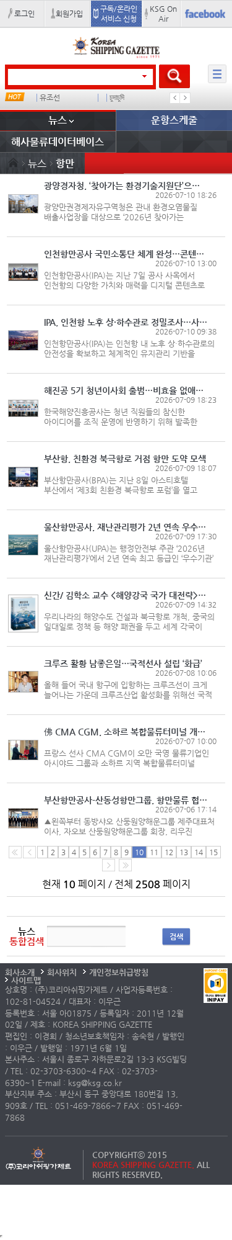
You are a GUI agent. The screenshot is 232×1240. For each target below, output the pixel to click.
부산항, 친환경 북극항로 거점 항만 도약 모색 (125, 458)
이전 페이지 (29, 852)
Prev (175, 98)
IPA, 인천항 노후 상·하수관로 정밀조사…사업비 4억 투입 (126, 322)
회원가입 (69, 13)
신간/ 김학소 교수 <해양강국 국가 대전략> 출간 (126, 595)
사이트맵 (26, 980)
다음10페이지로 (125, 865)
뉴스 (57, 120)
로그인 (24, 13)
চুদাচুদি (117, 98)
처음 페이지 (15, 852)
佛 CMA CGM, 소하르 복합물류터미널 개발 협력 (126, 731)
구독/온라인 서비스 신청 (118, 13)
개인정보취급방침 (118, 972)
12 (169, 852)
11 (154, 852)
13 (183, 852)
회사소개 (20, 972)
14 (198, 852)
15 (213, 852)
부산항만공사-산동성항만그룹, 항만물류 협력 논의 (126, 800)
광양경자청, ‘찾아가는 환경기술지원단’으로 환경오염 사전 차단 (126, 185)
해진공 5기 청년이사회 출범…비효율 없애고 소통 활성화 (126, 390)
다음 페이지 (108, 865)
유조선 (50, 98)
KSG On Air (163, 13)
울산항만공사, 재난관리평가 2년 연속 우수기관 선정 (126, 527)
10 (139, 852)
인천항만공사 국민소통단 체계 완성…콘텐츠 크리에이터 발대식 (126, 253)
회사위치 (62, 972)
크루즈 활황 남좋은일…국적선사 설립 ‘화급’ (123, 663)
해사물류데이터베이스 (57, 142)
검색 (176, 936)
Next (185, 98)
